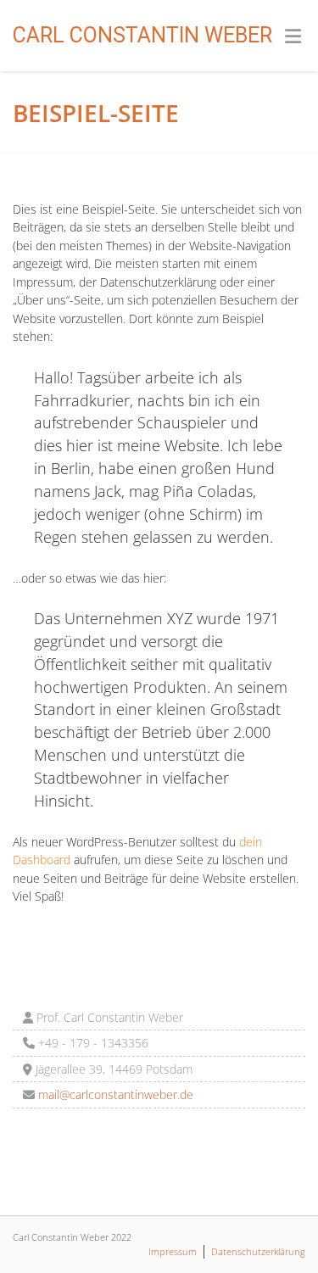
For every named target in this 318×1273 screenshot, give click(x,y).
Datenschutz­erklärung (258, 1251)
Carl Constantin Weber (142, 35)
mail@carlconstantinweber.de (114, 1094)
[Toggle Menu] (293, 36)
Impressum (172, 1251)
